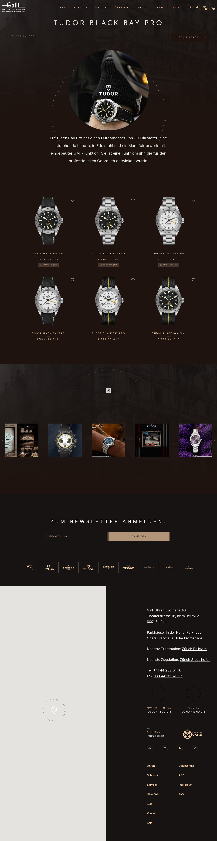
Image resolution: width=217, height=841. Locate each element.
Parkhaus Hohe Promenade (180, 638)
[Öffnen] (21, 440)
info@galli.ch (155, 735)
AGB (181, 775)
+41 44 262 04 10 (167, 670)
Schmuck (81, 7)
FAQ (181, 794)
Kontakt (159, 7)
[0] (204, 7)
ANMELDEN (139, 536)
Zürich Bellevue (194, 649)
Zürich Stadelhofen (195, 660)
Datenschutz (186, 765)
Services (101, 7)
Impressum (185, 784)
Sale (176, 7)
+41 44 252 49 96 (168, 676)
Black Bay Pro (23, 36)
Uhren (62, 7)
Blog (142, 7)
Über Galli (123, 7)
